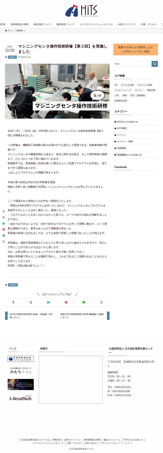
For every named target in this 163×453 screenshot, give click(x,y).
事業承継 (151, 90)
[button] (13, 302)
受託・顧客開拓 (138, 95)
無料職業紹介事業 (92, 440)
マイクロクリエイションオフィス (48, 443)
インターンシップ (123, 90)
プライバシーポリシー (110, 443)
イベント (121, 135)
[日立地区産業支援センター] (81, 11)
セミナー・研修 (125, 141)
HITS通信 (122, 128)
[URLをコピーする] (101, 302)
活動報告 (12, 57)
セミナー (139, 90)
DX (116, 85)
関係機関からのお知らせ (129, 154)
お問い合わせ (91, 443)
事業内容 (57, 440)
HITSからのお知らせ (127, 121)
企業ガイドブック (72, 440)
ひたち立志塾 (127, 85)
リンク (127, 443)
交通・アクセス (74, 443)
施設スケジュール (112, 440)
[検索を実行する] (155, 64)
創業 (125, 95)
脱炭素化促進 (121, 100)
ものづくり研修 (145, 85)
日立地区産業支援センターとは (34, 440)
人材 (117, 95)
